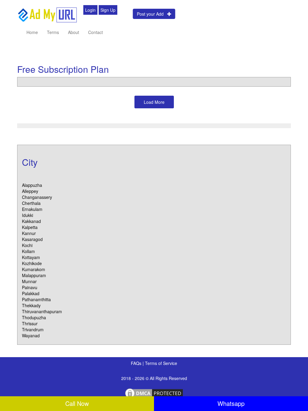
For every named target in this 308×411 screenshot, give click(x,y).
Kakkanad (31, 221)
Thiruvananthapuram (42, 311)
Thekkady (31, 305)
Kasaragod (32, 239)
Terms (53, 32)
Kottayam (31, 257)
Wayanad (31, 335)
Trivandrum (33, 329)
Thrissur (30, 323)
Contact (95, 32)
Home (32, 32)
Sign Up (108, 10)
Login (90, 10)
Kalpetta (30, 227)
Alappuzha (32, 185)
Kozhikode (32, 263)
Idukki (27, 215)
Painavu (29, 287)
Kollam (28, 251)
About (73, 32)
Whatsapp (231, 403)
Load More (154, 102)
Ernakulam (32, 209)
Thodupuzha (34, 317)
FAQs (137, 363)
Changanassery (37, 197)
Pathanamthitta (36, 299)
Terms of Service (161, 363)
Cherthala (31, 203)
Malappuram (34, 275)
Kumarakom (33, 269)
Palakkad (30, 293)
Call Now (77, 403)
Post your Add (152, 14)
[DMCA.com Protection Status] (154, 393)
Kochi (27, 245)
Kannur (29, 233)
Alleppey (30, 191)
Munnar (29, 281)
